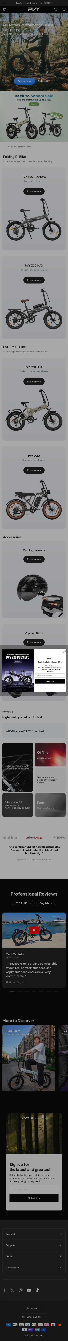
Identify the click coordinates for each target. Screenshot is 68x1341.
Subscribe (50, 681)
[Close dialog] (64, 651)
